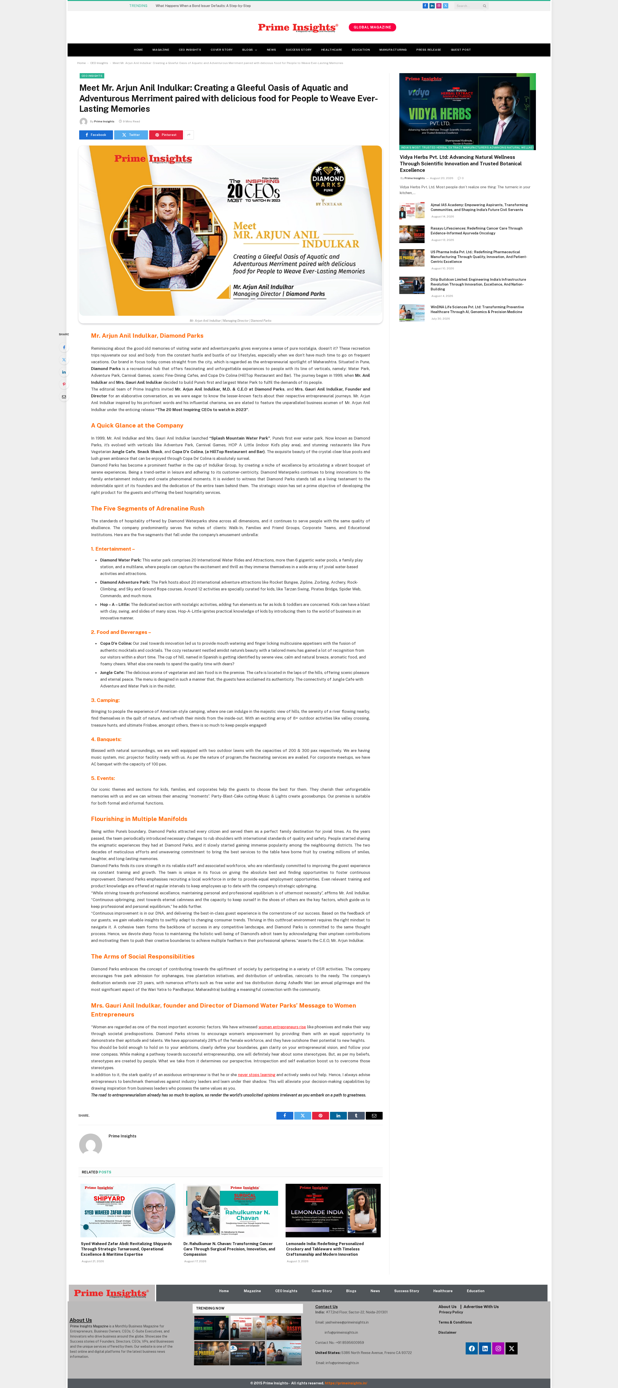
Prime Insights (104, 121)
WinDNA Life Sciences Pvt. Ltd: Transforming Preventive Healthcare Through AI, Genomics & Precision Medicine (477, 309)
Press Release (428, 49)
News (271, 49)
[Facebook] (64, 347)
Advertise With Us (481, 1306)
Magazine (161, 49)
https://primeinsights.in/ (346, 1383)
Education (361, 49)
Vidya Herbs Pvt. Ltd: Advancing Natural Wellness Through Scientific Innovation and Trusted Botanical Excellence (461, 163)
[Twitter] (64, 360)
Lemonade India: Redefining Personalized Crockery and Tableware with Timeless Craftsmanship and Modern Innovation (325, 1249)
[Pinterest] (64, 384)
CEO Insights (190, 49)
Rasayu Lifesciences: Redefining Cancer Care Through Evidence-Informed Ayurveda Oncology (477, 230)
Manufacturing (393, 49)
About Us (447, 1306)
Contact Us (326, 1306)
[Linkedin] (485, 1348)
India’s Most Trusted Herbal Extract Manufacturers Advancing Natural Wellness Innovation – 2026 (483, 147)
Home (138, 49)
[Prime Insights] (235, 27)
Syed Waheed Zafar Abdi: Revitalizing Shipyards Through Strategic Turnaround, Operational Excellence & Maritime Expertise (210, 6)
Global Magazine (372, 27)
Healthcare (331, 49)
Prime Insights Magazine (89, 1326)
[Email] (64, 396)
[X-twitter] (512, 1348)
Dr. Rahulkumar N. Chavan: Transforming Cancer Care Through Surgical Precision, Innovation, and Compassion (229, 1249)
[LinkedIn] (64, 372)
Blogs (247, 49)
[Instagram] (498, 1348)
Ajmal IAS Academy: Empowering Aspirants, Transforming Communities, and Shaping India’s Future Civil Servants (479, 207)
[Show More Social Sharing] (189, 135)
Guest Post (461, 49)
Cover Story (222, 49)
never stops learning (256, 1074)
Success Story (299, 49)
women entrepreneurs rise (282, 1026)
